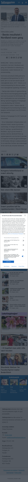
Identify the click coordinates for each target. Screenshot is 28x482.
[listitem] (14, 237)
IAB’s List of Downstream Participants (15, 233)
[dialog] (14, 241)
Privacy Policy (21, 266)
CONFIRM (8, 261)
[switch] (23, 240)
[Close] (25, 216)
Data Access (14, 266)
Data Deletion (6, 266)
